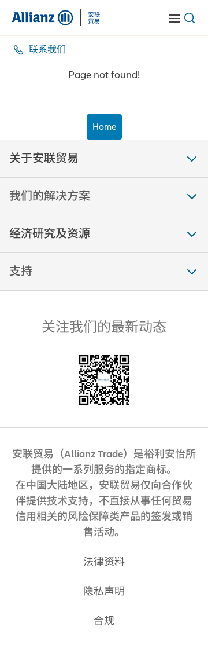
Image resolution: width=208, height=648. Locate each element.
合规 (104, 621)
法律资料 (104, 562)
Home (104, 127)
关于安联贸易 (44, 159)
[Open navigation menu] (174, 18)
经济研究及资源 (49, 234)
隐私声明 (104, 591)
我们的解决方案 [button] (49, 196)
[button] (104, 158)
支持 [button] (20, 272)
